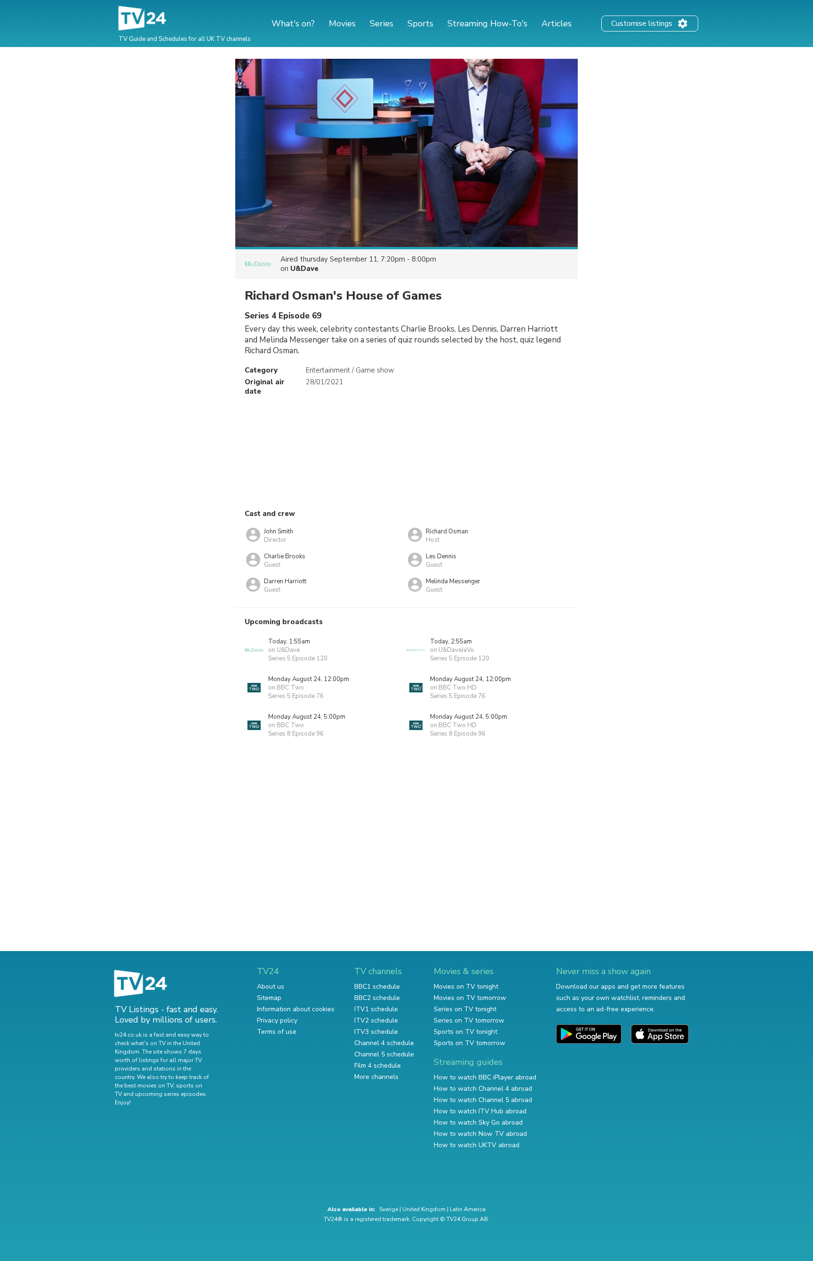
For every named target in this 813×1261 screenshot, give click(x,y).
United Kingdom (424, 1209)
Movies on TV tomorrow (470, 997)
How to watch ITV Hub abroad (480, 1111)
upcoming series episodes (170, 1094)
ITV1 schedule (376, 1009)
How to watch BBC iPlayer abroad (485, 1077)
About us (270, 986)
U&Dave (304, 268)
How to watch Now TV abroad (480, 1133)
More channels (376, 1076)
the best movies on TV (144, 1085)
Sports (420, 23)
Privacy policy (277, 1020)
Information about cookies (296, 1009)
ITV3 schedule (376, 1031)
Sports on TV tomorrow (469, 1043)
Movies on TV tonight (466, 986)
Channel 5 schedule (384, 1054)
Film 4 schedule (377, 1065)
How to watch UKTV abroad (476, 1145)
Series (381, 23)
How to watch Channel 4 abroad (483, 1088)
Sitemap (269, 997)
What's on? (293, 23)
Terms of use (276, 1031)
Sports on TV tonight (465, 1031)
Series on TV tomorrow (469, 1020)
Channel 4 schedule (384, 1043)
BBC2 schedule (377, 997)
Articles (557, 23)
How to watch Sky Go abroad (478, 1122)
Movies (342, 23)
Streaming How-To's (487, 23)
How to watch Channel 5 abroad (483, 1099)
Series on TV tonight (465, 1009)
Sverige (388, 1209)
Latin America (468, 1209)
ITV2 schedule (376, 1020)
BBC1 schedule (377, 986)
